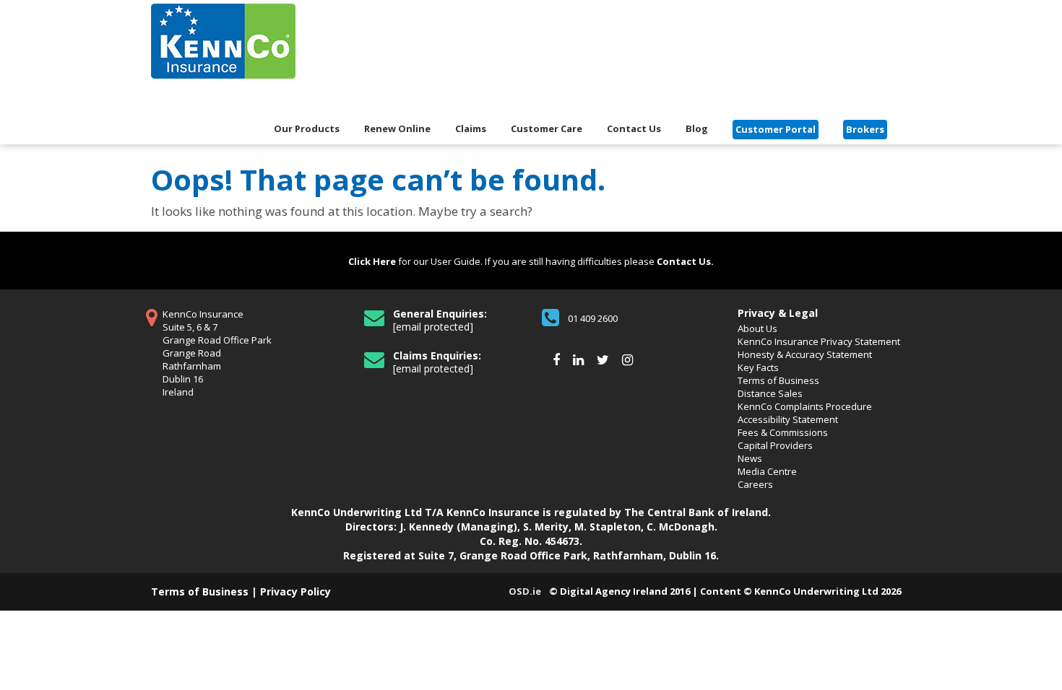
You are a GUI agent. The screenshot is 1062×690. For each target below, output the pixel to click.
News (750, 458)
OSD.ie (525, 591)
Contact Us (634, 129)
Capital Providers (775, 445)
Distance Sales (770, 393)
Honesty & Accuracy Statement (805, 354)
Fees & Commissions (783, 432)
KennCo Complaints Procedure (805, 406)
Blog (697, 129)
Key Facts (758, 367)
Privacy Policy (295, 591)
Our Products (307, 129)
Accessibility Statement (788, 419)
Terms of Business (778, 380)
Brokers (865, 129)
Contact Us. (685, 261)
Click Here (372, 261)
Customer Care (546, 129)
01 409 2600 (593, 318)
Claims (470, 129)
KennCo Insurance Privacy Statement (819, 341)
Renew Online (397, 129)
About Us (757, 328)
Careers (755, 484)
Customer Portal (775, 129)
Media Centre (767, 471)
